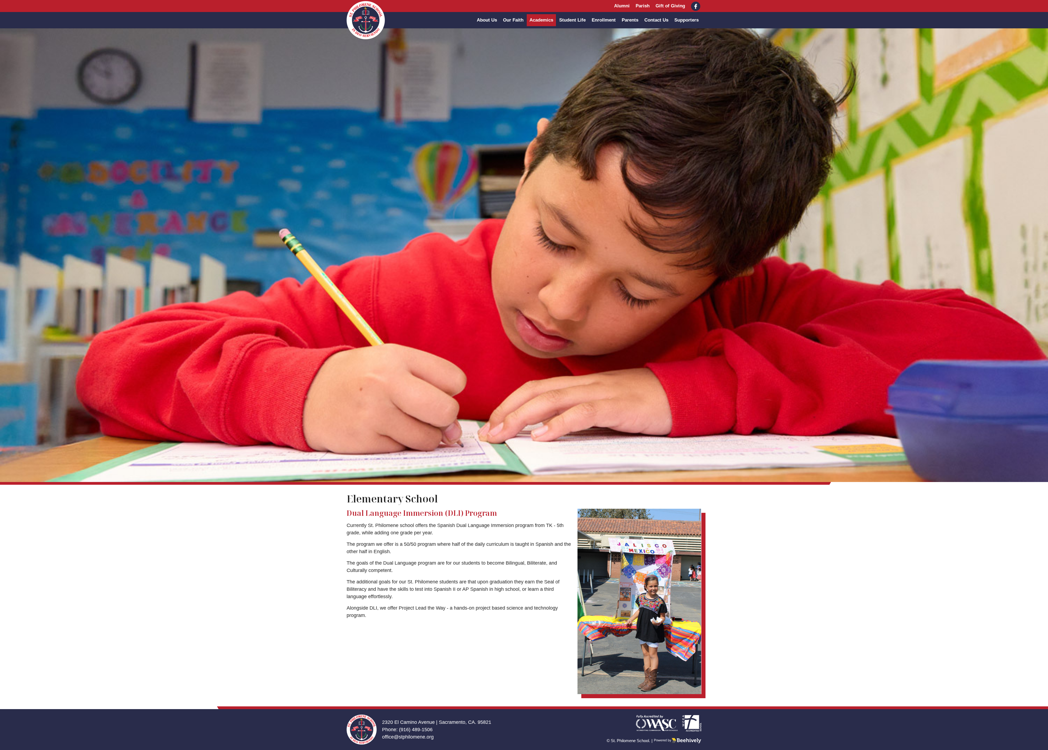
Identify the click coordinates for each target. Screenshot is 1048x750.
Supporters (686, 20)
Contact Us (656, 20)
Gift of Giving (670, 5)
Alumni (622, 5)
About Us (487, 20)
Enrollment (604, 20)
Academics (541, 20)
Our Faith (513, 20)
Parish (643, 5)
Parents (630, 20)
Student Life (572, 20)
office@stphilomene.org (408, 737)
